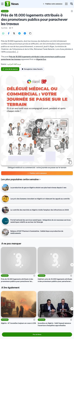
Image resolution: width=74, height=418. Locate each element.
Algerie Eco (41, 59)
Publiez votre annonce (38, 173)
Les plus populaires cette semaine (20, 179)
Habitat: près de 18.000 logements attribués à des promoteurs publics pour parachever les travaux (55, 280)
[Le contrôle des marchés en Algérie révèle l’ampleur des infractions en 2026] (5, 209)
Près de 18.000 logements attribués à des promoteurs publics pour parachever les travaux (17, 280)
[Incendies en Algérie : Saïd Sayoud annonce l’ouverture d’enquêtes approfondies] (55, 304)
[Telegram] (19, 33)
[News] (7, 4)
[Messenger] (25, 33)
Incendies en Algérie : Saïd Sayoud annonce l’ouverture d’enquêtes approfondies (54, 324)
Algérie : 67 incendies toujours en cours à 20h (18, 323)
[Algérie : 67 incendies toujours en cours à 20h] (18, 304)
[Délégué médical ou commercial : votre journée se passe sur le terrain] (37, 120)
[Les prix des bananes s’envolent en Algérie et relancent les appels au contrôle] (5, 198)
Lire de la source (11, 69)
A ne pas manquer (11, 243)
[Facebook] (8, 33)
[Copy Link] (30, 33)
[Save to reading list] (71, 11)
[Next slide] (72, 264)
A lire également (10, 287)
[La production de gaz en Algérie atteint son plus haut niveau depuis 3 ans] (5, 187)
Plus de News (37, 334)
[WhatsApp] (3, 33)
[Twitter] (14, 33)
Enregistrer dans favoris (33, 69)
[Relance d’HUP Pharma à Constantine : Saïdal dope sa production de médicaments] (5, 232)
